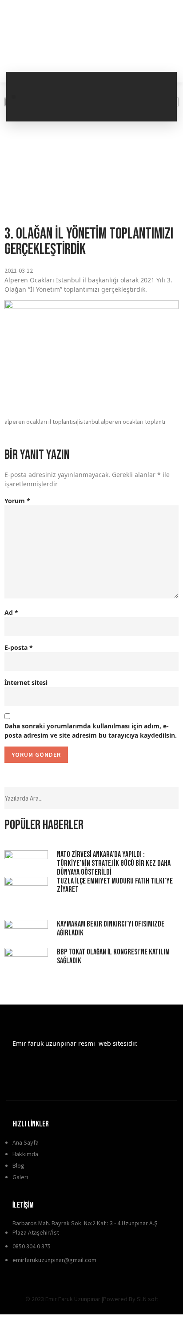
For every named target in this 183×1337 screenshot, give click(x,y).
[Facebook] (127, 83)
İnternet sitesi (26, 682)
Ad (11, 612)
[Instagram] (159, 108)
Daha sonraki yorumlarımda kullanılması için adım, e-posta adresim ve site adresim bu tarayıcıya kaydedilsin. (90, 730)
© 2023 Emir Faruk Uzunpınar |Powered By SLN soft (91, 1299)
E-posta (18, 647)
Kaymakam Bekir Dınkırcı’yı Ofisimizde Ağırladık (110, 928)
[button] (14, 97)
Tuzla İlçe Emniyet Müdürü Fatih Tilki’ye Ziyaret (115, 885)
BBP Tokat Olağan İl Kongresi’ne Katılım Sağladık (113, 956)
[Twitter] (159, 83)
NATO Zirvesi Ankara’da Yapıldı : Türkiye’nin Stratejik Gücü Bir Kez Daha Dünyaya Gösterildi (114, 863)
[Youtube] (127, 108)
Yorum (17, 500)
